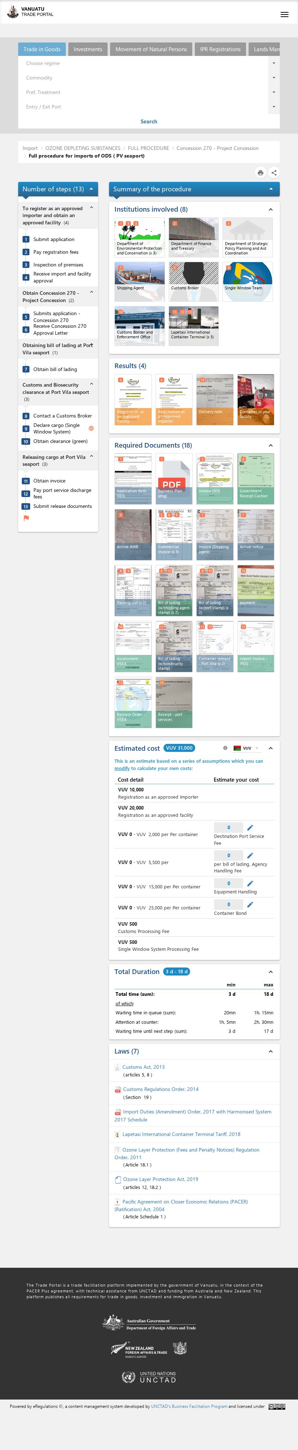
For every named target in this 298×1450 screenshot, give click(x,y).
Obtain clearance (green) (60, 441)
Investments (88, 49)
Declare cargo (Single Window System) (56, 428)
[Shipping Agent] (139, 282)
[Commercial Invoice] (174, 535)
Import (30, 147)
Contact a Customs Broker (62, 415)
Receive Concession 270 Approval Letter (59, 329)
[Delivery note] (215, 399)
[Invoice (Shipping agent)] (215, 535)
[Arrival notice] (256, 535)
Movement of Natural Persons (151, 49)
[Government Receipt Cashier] (256, 479)
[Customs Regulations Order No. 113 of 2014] (118, 1089)
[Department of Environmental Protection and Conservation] (139, 237)
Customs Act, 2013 (143, 1066)
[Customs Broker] (194, 282)
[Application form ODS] (133, 479)
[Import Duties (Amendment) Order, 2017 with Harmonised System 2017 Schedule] (118, 1111)
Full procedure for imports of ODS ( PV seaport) (87, 155)
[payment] (256, 590)
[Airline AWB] (133, 535)
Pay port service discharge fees (62, 493)
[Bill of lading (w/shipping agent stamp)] (174, 590)
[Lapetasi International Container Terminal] (194, 326)
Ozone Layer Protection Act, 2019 (160, 1179)
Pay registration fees (55, 252)
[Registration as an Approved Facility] (133, 399)
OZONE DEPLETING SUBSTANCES (82, 147)
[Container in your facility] (256, 399)
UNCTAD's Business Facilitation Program (189, 1406)
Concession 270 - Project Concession (218, 147)
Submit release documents (62, 506)
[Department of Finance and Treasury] (194, 237)
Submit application (53, 239)
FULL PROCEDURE (148, 147)
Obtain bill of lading (55, 369)
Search (149, 121)
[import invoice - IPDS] (256, 646)
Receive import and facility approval (62, 277)
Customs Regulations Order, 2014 (161, 1089)
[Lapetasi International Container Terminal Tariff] (118, 1134)
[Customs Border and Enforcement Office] (139, 326)
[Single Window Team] (247, 282)
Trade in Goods (42, 49)
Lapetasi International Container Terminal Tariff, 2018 (181, 1134)
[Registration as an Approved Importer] (174, 399)
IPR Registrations (220, 49)
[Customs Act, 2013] (118, 1066)
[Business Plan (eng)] (174, 479)
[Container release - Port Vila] (215, 646)
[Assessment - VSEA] (133, 646)
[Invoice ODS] (215, 479)
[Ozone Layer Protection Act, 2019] (118, 1179)
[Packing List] (133, 590)
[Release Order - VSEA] (133, 702)
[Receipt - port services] (174, 702)
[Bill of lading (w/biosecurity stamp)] (174, 646)
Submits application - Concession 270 (56, 316)
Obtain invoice (49, 480)
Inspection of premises (58, 264)
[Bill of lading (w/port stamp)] (215, 590)
